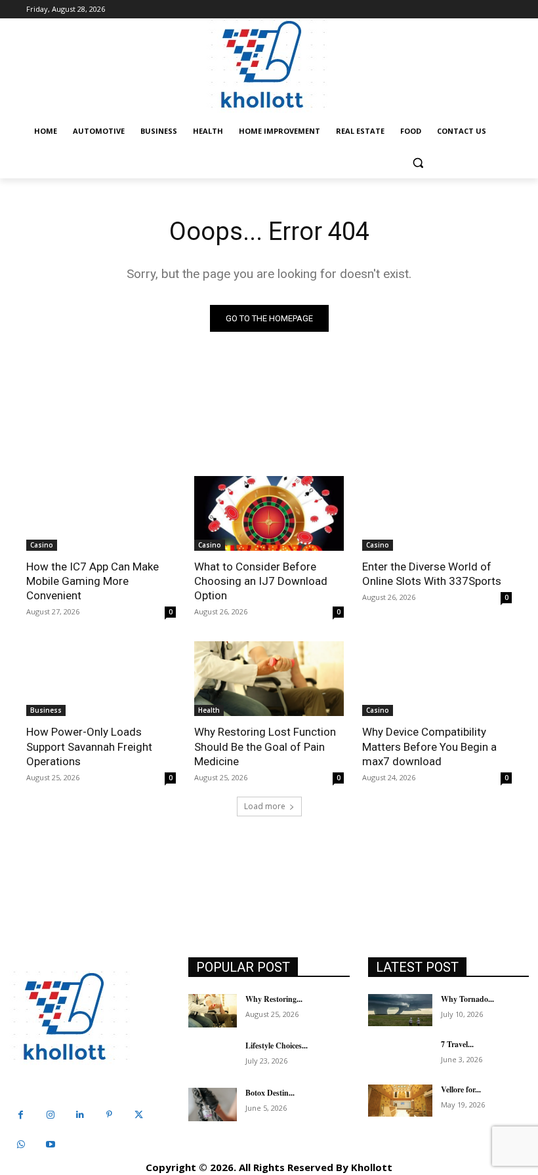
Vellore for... (461, 1089)
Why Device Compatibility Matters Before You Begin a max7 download (429, 746)
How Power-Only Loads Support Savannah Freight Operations (89, 746)
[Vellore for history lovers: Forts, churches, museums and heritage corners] (400, 1101)
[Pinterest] (109, 1115)
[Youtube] (50, 1144)
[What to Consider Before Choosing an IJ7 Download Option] (269, 513)
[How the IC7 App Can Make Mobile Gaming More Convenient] (101, 513)
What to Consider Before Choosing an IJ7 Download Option (260, 581)
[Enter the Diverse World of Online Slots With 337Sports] (437, 513)
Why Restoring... (273, 999)
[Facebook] (20, 1115)
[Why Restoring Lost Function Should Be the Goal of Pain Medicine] (269, 678)
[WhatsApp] (20, 1144)
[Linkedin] (79, 1115)
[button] (417, 163)
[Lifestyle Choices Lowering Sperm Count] (212, 1058)
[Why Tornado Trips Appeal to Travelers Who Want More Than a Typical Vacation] (400, 1010)
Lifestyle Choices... (276, 1045)
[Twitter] (138, 1115)
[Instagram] (50, 1115)
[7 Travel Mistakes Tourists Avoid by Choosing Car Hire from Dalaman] (400, 1055)
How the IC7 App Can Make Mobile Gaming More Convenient (92, 581)
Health (209, 710)
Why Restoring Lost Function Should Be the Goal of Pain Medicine (265, 746)
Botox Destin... (270, 1092)
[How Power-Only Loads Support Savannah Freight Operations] (101, 678)
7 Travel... (457, 1044)
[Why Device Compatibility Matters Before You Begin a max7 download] (437, 678)
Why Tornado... (467, 999)
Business (46, 710)
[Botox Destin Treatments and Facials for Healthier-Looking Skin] (212, 1105)
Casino (41, 544)
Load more (264, 806)
